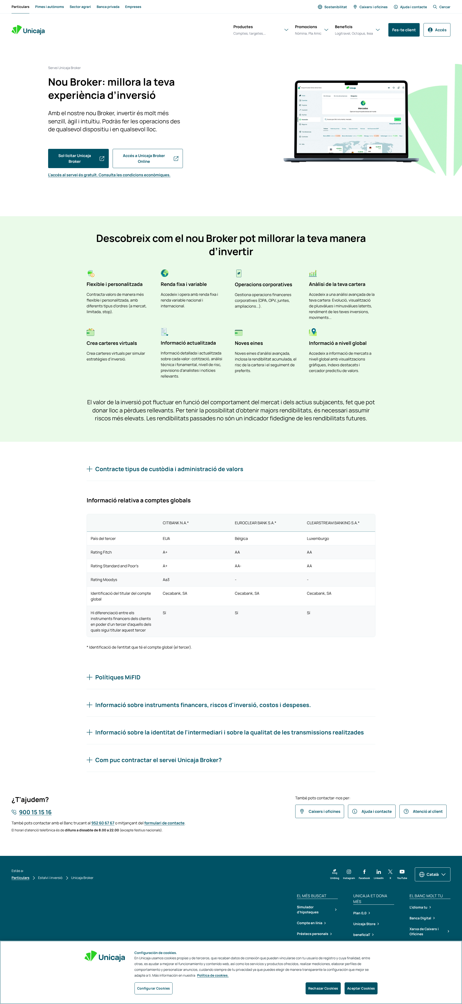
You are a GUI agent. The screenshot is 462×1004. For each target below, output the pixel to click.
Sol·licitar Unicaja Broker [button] (74, 158)
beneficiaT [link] (361, 934)
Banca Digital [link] (420, 918)
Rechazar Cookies (323, 988)
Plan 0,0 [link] (359, 913)
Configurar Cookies (153, 988)
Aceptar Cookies (361, 988)
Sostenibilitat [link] (335, 7)
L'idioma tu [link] (418, 907)
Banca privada (108, 7)
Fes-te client (404, 29)
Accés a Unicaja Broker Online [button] (144, 158)
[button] (334, 874)
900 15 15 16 (35, 812)
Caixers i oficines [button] (324, 811)
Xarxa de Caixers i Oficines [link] (424, 931)
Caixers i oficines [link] (373, 7)
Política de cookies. (213, 975)
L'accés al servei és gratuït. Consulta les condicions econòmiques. (109, 174)
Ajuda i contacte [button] (376, 811)
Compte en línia (309, 923)
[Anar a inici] (28, 30)
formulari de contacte (164, 823)
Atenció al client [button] (428, 811)
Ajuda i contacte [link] (413, 7)
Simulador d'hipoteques (308, 910)
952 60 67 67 (102, 823)
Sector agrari (80, 7)
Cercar (444, 7)
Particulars (20, 8)
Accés (441, 29)
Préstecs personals (312, 934)
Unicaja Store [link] (364, 924)
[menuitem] (20, 6)
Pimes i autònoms (49, 7)
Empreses (133, 7)
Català (433, 874)
